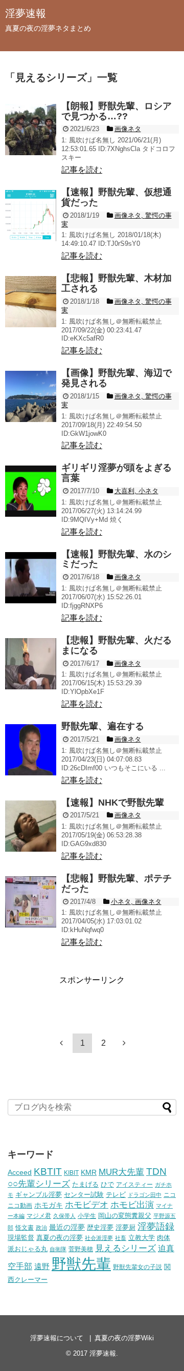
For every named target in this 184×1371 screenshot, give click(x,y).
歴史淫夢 (100, 1227)
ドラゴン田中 (145, 1195)
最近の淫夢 (67, 1227)
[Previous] (61, 1042)
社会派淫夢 (99, 1238)
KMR (89, 1172)
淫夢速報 (25, 13)
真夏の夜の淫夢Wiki (124, 1338)
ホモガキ (48, 1205)
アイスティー (134, 1184)
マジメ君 (39, 1215)
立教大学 (141, 1237)
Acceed (20, 1172)
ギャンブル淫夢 (38, 1194)
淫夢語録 (155, 1226)
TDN (156, 1171)
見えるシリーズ (125, 1248)
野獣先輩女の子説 (137, 1266)
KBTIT (48, 1171)
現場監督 (21, 1237)
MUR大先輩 (121, 1172)
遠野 (42, 1266)
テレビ (116, 1194)
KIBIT (71, 1172)
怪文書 (24, 1227)
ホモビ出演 (132, 1205)
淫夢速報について (56, 1338)
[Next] (124, 1042)
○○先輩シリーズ (39, 1184)
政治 (41, 1228)
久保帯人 (64, 1216)
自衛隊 (58, 1249)
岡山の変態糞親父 (124, 1215)
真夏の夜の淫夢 (59, 1237)
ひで (107, 1184)
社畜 (120, 1238)
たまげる (85, 1184)
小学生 (87, 1215)
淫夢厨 (125, 1227)
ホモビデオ (86, 1205)
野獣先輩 (81, 1263)
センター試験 (84, 1194)
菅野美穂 (80, 1249)
